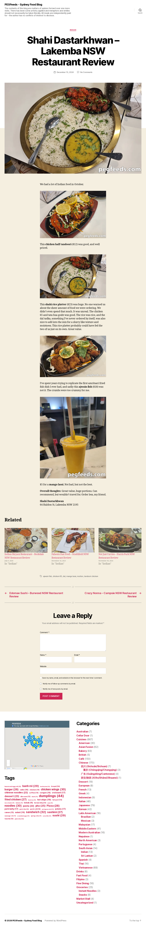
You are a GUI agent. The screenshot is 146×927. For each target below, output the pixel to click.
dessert (12, 796)
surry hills (47, 816)
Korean (83, 809)
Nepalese (84, 836)
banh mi (30, 786)
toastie (9, 819)
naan (50, 803)
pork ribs (24, 809)
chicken (35, 790)
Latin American (87, 813)
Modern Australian (89, 832)
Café (81, 758)
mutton (80, 576)
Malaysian (84, 824)
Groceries (82, 887)
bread (55, 786)
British (82, 754)
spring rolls (36, 816)
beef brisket (45, 786)
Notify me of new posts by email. (55, 689)
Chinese (83, 762)
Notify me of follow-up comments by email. (59, 684)
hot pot (57, 800)
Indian (73, 30)
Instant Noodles (88, 890)
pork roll (35, 809)
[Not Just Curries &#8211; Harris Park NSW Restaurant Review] (120, 540)
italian (19, 803)
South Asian (86, 848)
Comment (44, 632)
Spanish (83, 859)
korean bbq (40, 803)
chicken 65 (57, 576)
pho (40, 805)
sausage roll (10, 816)
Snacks (83, 894)
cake (24, 790)
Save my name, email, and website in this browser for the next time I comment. (72, 678)
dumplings (51, 796)
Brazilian (86, 816)
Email (77, 655)
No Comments (86, 72)
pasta (28, 805)
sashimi (55, 812)
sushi (59, 815)
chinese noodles (16, 792)
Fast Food (82, 875)
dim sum (25, 796)
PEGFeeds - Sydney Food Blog (23, 4)
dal (64, 576)
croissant (58, 792)
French (82, 789)
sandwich (36, 812)
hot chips (44, 799)
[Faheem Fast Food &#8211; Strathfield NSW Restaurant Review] (73, 540)
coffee (33, 793)
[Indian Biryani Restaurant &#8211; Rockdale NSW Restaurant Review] (26, 540)
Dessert (83, 781)
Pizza (53, 805)
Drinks (80, 871)
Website (43, 666)
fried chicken (16, 799)
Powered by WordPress (55, 920)
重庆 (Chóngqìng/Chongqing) (100, 769)
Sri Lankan (87, 855)
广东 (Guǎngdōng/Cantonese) (98, 773)
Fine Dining (82, 883)
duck (35, 796)
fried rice (32, 800)
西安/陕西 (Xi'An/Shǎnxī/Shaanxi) (99, 777)
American (84, 743)
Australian (82, 731)
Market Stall (83, 898)
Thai (81, 863)
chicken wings (53, 789)
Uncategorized (84, 902)
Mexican (86, 820)
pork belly (11, 809)
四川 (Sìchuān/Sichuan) (94, 766)
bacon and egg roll (13, 786)
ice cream (9, 803)
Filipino (80, 879)
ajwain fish (47, 576)
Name (43, 655)
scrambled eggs (23, 816)
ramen (9, 812)
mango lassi (71, 576)
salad (20, 812)
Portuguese (85, 844)
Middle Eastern (87, 828)
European (84, 785)
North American (88, 840)
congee (45, 792)
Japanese (84, 805)
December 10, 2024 (65, 72)
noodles (13, 805)
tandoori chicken (91, 576)
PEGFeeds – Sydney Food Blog (27, 920)
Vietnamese (86, 867)
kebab (28, 803)
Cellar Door (82, 735)
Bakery (83, 751)
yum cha (19, 819)
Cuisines (81, 739)
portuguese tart (48, 809)
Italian (82, 801)
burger (12, 789)
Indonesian (85, 797)
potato (60, 809)
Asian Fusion (86, 747)
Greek (82, 793)
